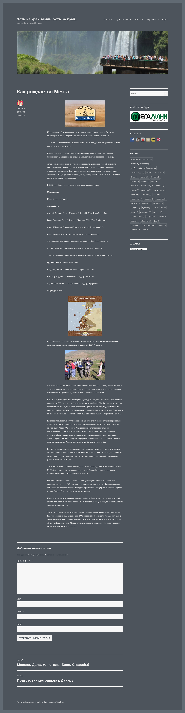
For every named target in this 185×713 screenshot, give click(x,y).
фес (156, 221)
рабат (134, 212)
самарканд (145, 212)
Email (20, 611)
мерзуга (135, 203)
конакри (147, 194)
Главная (106, 19)
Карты (165, 19)
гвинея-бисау (147, 185)
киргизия (135, 194)
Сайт (19, 624)
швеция (162, 225)
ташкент (162, 216)
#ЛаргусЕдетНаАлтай (141, 163)
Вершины (151, 19)
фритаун (135, 225)
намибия (146, 203)
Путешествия (122, 19)
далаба (160, 185)
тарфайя (150, 216)
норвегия (158, 203)
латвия (157, 194)
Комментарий (25, 561)
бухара (145, 181)
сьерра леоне (137, 216)
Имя (20, 599)
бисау (134, 177)
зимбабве (146, 190)
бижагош (159, 172)
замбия (135, 190)
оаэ (156, 207)
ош (163, 207)
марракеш (161, 199)
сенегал (157, 212)
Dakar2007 (21, 115)
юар (145, 229)
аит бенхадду (137, 172)
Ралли (138, 19)
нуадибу (135, 207)
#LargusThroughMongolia (141, 159)
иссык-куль (159, 190)
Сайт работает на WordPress (54, 702)
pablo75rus (21, 108)
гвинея (135, 185)
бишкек (144, 177)
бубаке (135, 181)
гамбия (155, 181)
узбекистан (145, 221)
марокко (149, 199)
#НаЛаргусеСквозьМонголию (143, 168)
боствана (155, 177)
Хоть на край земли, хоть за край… (48, 18)
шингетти (135, 229)
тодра (134, 221)
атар (149, 172)
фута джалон (149, 225)
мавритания (136, 199)
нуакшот (146, 207)
